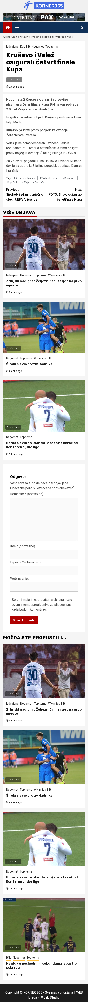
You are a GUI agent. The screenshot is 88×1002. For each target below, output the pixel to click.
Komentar (26, 494)
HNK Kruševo (68, 178)
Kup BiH (25, 46)
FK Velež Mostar (48, 178)
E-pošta (25, 562)
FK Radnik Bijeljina (25, 178)
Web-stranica (19, 579)
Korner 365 (10, 36)
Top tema (51, 46)
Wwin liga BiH (56, 275)
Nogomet (38, 46)
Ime (22, 546)
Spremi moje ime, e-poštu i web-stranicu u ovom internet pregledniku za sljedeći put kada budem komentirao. (42, 604)
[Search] (82, 28)
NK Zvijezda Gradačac (33, 182)
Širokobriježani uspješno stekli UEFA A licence (24, 194)
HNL (8, 957)
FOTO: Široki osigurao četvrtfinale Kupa (65, 194)
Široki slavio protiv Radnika (29, 364)
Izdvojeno (12, 46)
